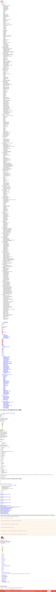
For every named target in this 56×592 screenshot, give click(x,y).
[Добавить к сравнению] (1, 415)
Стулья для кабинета (6, 407)
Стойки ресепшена (5, 403)
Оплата (3, 556)
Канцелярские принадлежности (7, 363)
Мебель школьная (5, 394)
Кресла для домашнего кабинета (7, 405)
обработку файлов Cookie (22, 590)
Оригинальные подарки (6, 357)
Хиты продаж (5, 334)
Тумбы (4, 388)
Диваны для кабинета (6, 404)
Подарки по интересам (6, 366)
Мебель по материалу (6, 392)
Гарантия (3, 557)
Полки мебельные (5, 383)
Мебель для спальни (6, 398)
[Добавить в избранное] (0, 415)
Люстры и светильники (6, 359)
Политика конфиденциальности (6, 572)
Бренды (3, 569)
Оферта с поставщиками (6, 346)
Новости (3, 568)
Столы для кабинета (6, 406)
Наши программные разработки (6, 565)
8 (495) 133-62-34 (4, 578)
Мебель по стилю (5, 391)
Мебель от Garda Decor (6, 393)
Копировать (6, 418)
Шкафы (4, 389)
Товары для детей (5, 360)
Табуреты (4, 387)
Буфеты (4, 377)
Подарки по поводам (6, 368)
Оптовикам (3, 560)
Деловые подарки (5, 369)
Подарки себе (5, 373)
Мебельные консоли (6, 381)
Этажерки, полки (5, 390)
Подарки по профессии (6, 367)
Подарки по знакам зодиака (7, 372)
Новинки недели (5, 335)
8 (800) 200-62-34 (5, 322)
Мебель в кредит (5, 375)
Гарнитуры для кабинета (6, 402)
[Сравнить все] (0, 491)
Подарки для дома (5, 370)
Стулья (4, 386)
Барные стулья (5, 376)
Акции (3, 553)
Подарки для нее (5, 364)
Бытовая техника (5, 362)
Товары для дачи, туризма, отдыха (7, 361)
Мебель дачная (5, 399)
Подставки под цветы (6, 382)
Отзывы (3, 561)
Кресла (4, 378)
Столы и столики (5, 385)
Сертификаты (3, 564)
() (4, 580)
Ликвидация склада (5, 337)
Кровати (4, 379)
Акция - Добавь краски (6, 338)
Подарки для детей (5, 365)
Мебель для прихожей (6, 396)
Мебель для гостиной (6, 397)
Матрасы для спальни (6, 380)
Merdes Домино (4, 466)
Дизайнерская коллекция (6, 356)
